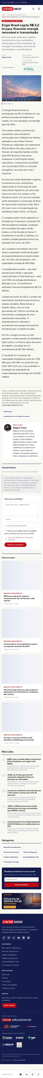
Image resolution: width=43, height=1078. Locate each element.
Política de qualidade (9, 985)
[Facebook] (4, 938)
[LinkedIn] (26, 1074)
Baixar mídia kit (9, 1005)
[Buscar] (33, 9)
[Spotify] (28, 938)
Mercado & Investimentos (16, 15)
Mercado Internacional (11, 852)
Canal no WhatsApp (30, 68)
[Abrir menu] (39, 9)
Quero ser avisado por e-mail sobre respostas (20, 539)
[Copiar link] (38, 1074)
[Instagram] (9, 938)
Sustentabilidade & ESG (31, 857)
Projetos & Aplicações (11, 857)
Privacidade (6, 981)
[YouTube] (19, 938)
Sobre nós (5, 974)
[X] (32, 1074)
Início (4, 15)
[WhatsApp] (20, 1074)
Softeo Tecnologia (19, 1060)
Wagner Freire (6, 57)
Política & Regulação (30, 852)
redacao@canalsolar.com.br (12, 405)
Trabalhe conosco (8, 988)
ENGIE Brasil (8, 411)
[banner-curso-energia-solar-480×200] (21, 901)
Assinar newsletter (21, 885)
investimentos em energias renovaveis (17, 416)
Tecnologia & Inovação (11, 862)
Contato (5, 978)
